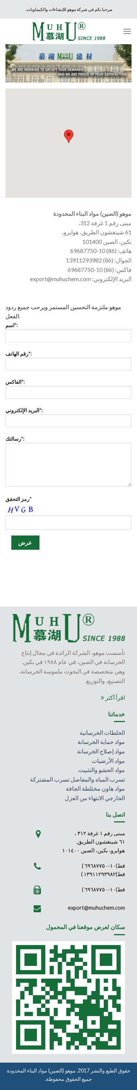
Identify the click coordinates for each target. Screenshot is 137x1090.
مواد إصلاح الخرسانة (101, 751)
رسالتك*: (14, 438)
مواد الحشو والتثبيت (101, 769)
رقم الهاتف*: (18, 353)
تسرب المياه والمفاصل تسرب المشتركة (77, 779)
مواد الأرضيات (108, 760)
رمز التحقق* (18, 499)
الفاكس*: (15, 382)
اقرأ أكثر (114, 697)
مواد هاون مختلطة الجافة (95, 788)
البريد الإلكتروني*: (24, 410)
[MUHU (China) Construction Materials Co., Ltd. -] (68, 31)
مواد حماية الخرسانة (101, 741)
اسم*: (11, 325)
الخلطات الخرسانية (102, 732)
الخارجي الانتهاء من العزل (95, 797)
